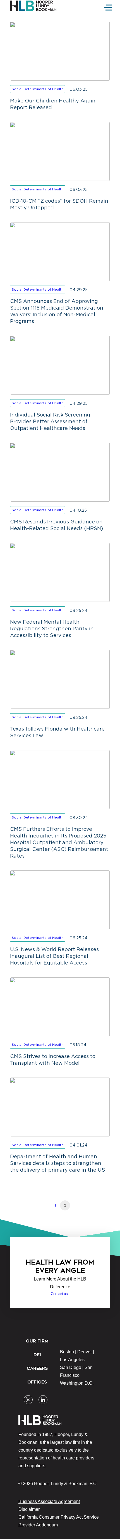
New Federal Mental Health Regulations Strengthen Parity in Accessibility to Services (52, 628)
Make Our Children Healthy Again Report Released (52, 104)
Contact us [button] (59, 1294)
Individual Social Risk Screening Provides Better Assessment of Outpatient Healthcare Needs (50, 421)
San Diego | (72, 1367)
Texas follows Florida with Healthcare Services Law (57, 732)
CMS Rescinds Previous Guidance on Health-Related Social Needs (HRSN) (56, 525)
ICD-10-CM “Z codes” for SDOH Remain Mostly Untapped (59, 204)
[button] (28, 1397)
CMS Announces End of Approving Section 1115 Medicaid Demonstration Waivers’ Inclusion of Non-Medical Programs (56, 311)
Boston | (68, 1351)
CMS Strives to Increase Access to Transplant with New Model (52, 1060)
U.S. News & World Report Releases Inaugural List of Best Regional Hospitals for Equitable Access (54, 956)
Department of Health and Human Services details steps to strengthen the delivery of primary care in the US (57, 1163)
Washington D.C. (76, 1383)
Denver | (85, 1351)
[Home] (35, 6)
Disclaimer (29, 1509)
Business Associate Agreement (49, 1501)
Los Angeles (72, 1359)
